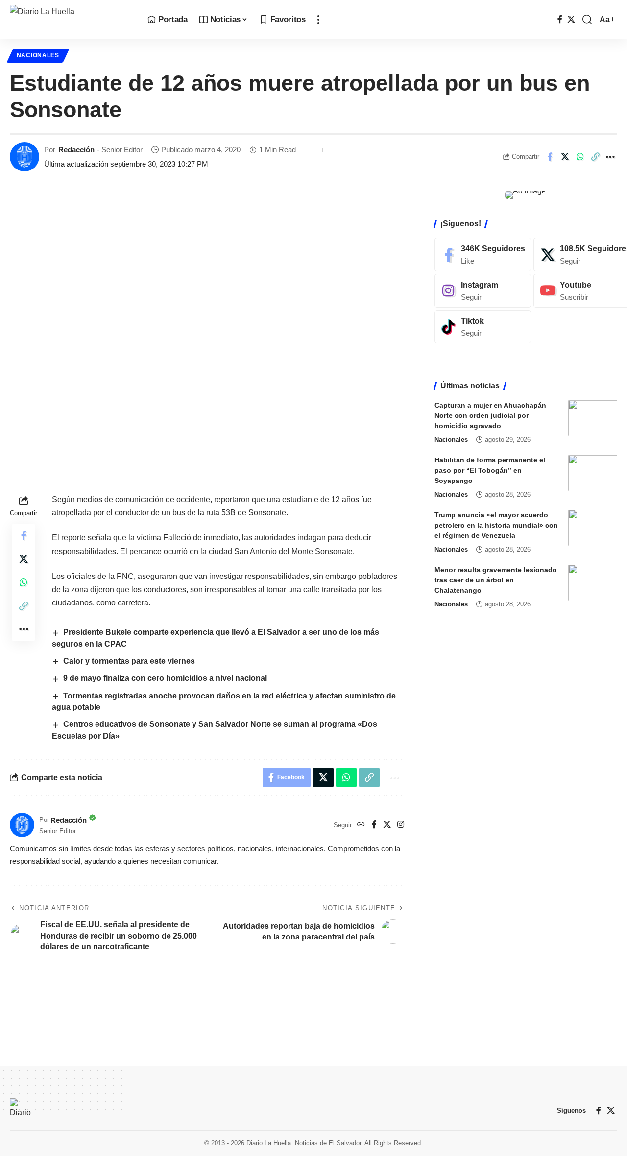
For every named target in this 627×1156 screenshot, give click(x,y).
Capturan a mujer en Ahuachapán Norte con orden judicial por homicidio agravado (490, 415)
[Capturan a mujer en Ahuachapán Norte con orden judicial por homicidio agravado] (592, 418)
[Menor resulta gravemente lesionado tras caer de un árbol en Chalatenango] (592, 582)
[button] (318, 19)
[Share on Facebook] (549, 157)
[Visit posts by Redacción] (24, 156)
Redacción (76, 149)
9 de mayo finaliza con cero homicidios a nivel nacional (167, 678)
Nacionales (38, 55)
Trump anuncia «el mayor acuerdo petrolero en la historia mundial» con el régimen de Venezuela (496, 524)
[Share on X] (565, 157)
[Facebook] (560, 19)
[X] (571, 19)
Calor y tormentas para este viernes (129, 661)
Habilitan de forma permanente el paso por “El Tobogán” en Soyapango (489, 470)
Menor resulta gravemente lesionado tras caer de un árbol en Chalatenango (495, 579)
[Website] (361, 825)
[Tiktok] (482, 326)
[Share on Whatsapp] (580, 157)
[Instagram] (400, 825)
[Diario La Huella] (71, 19)
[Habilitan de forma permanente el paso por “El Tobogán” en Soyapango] (592, 473)
